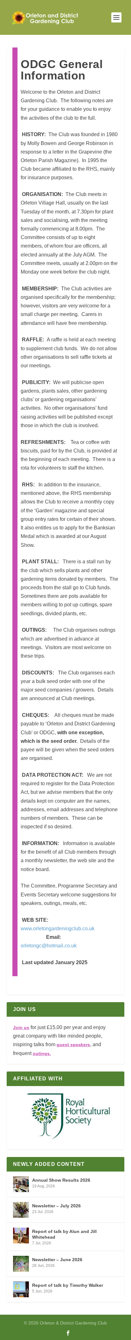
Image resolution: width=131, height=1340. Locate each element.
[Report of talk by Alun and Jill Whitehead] (21, 1235)
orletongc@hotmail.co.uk (49, 945)
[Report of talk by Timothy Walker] (21, 1289)
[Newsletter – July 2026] (21, 1210)
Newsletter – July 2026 (56, 1205)
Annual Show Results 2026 (61, 1180)
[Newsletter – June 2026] (21, 1264)
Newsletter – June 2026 (57, 1259)
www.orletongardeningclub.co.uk (57, 928)
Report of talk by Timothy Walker (67, 1285)
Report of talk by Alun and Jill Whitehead (64, 1234)
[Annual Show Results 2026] (21, 1184)
